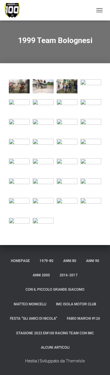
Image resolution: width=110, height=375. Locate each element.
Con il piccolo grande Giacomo (55, 289)
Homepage (20, 261)
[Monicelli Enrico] (14, 10)
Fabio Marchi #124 (83, 318)
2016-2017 (68, 275)
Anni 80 (69, 261)
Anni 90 (92, 261)
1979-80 (46, 261)
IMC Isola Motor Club (76, 304)
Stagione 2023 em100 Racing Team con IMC (55, 333)
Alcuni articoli (55, 347)
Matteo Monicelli (30, 304)
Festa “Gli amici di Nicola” (33, 318)
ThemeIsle (75, 361)
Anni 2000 (41, 275)
